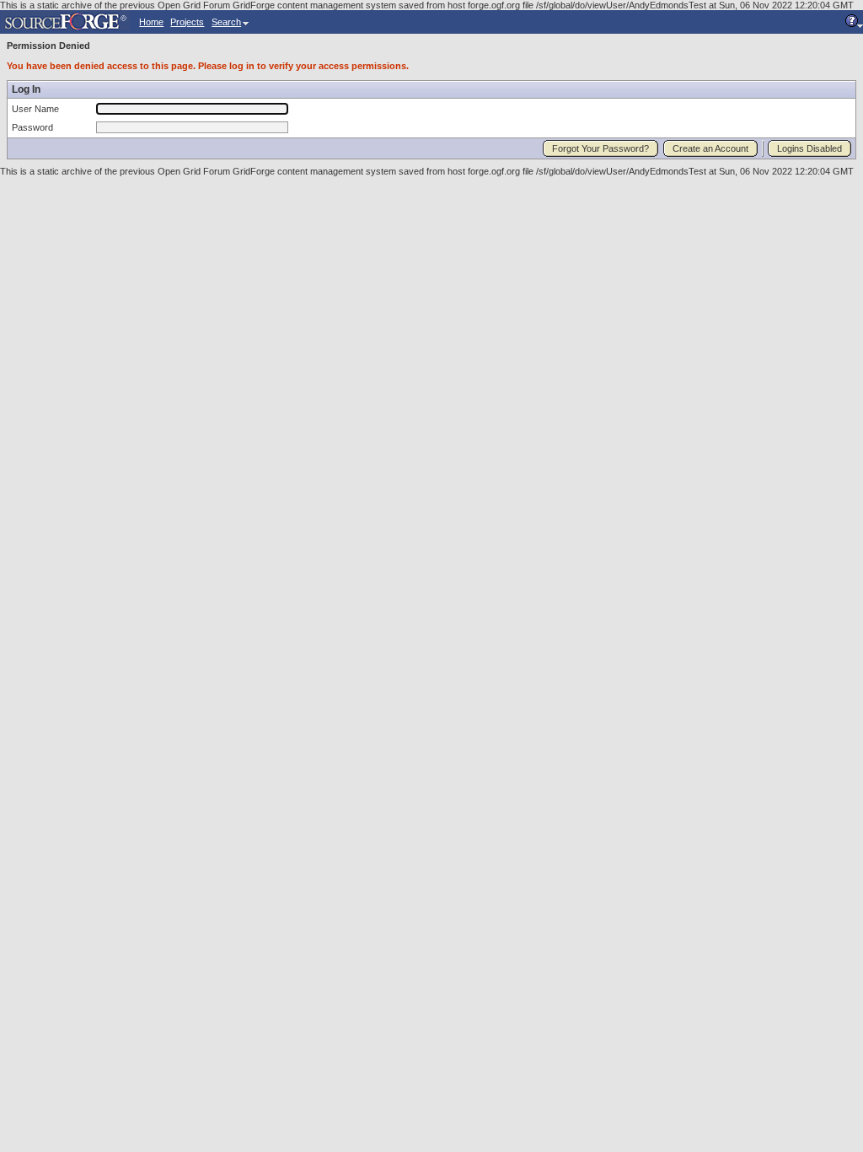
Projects (187, 22)
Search (226, 22)
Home (151, 22)
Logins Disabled (809, 148)
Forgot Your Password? (600, 148)
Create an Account (710, 148)
